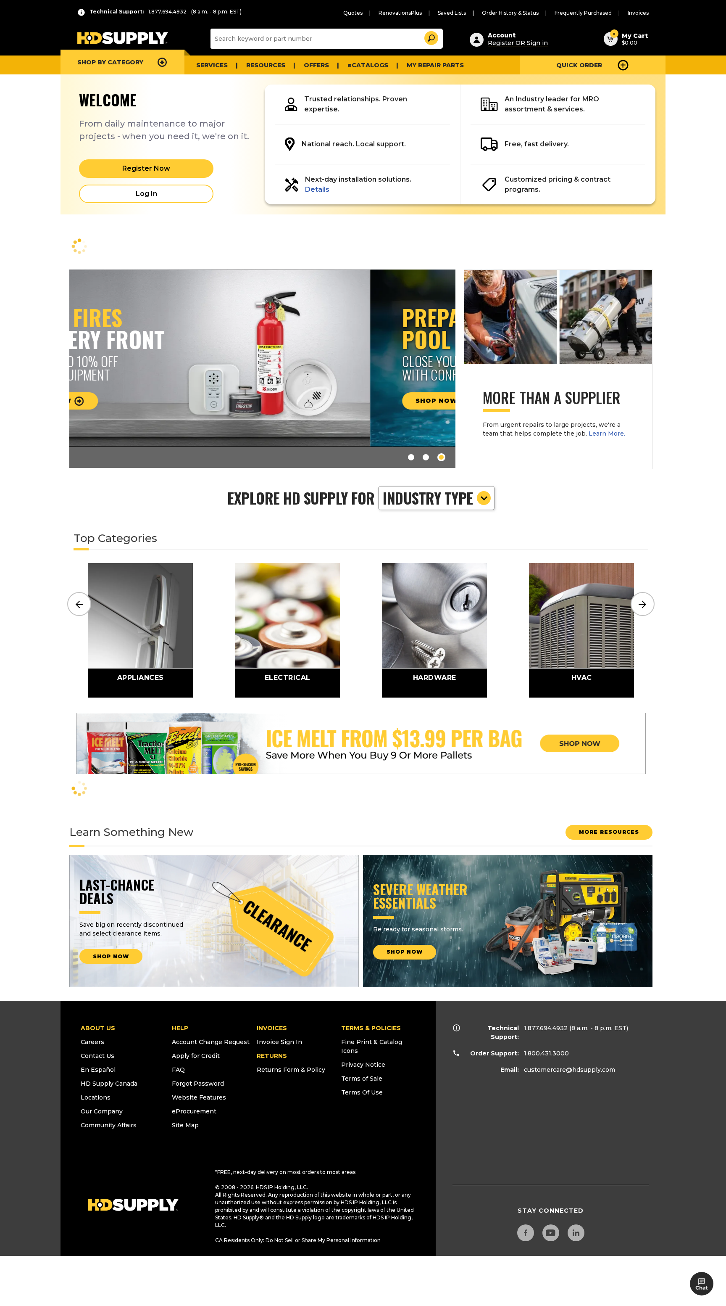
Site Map (185, 1125)
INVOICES (272, 1028)
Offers (316, 65)
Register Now (146, 168)
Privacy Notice (363, 1064)
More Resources (609, 832)
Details (317, 189)
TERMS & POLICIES (371, 1028)
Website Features (199, 1097)
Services (212, 65)
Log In (146, 194)
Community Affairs (109, 1125)
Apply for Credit (196, 1056)
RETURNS (272, 1056)
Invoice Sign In (279, 1042)
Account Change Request (211, 1042)
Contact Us (97, 1056)
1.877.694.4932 (546, 1028)
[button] (431, 36)
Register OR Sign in (518, 43)
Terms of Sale (361, 1078)
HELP (180, 1028)
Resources (265, 65)
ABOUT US (98, 1028)
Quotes (353, 13)
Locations (95, 1097)
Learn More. (607, 433)
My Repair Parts (435, 65)
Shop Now (137, 400)
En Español (98, 1069)
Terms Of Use (362, 1092)
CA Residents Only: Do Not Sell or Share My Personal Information (298, 1240)
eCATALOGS (367, 65)
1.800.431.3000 (546, 1053)
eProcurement (194, 1111)
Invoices (638, 13)
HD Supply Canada (109, 1083)
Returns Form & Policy (291, 1069)
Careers (92, 1042)
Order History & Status (510, 13)
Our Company (102, 1111)
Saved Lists (452, 13)
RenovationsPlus (400, 13)
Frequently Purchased (583, 13)
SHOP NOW (111, 956)
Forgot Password (198, 1083)
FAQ (178, 1069)
